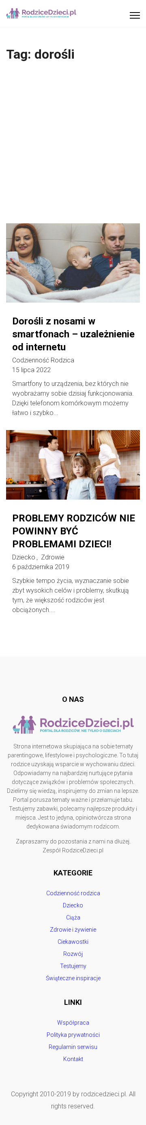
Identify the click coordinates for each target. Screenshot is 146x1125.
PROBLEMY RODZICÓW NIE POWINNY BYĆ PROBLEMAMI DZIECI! (73, 531)
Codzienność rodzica (43, 360)
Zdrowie (52, 557)
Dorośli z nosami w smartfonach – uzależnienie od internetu (73, 334)
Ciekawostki (73, 942)
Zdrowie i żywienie (73, 929)
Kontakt (73, 1059)
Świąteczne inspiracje (73, 978)
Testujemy (73, 966)
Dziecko (23, 557)
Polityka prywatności (73, 1035)
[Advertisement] (73, 146)
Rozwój (73, 954)
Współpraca (73, 1022)
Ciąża (73, 917)
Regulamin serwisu (73, 1047)
